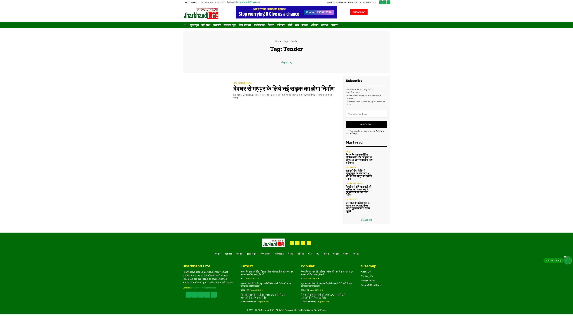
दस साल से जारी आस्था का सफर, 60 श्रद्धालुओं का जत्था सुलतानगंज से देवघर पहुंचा (358, 207)
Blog (348, 151)
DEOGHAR (351, 167)
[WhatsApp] (309, 243)
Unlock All (366, 124)
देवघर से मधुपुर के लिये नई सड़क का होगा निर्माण (284, 88)
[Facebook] (381, 2)
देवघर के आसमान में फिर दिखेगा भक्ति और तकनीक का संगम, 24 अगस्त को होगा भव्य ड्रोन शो (359, 158)
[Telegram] (297, 243)
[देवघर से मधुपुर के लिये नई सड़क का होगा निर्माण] (206, 91)
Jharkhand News (242, 83)
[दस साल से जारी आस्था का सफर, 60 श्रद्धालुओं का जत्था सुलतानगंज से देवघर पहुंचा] (381, 205)
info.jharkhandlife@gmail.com (247, 2)
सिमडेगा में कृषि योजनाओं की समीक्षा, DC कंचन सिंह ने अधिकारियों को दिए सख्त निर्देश (358, 190)
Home (278, 41)
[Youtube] (388, 2)
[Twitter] (384, 2)
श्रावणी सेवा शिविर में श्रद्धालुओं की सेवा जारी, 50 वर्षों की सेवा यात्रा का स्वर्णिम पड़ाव (359, 174)
